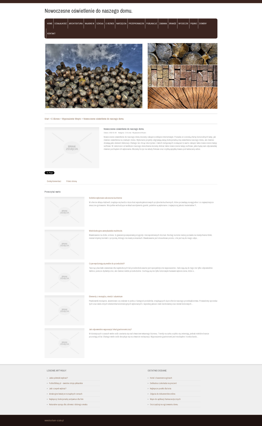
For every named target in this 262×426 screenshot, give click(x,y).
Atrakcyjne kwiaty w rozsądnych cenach (65, 393)
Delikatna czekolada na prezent (163, 383)
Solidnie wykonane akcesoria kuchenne (105, 198)
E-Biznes (55, 118)
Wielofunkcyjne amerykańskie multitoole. (106, 230)
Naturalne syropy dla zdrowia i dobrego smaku (68, 404)
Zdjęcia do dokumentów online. (163, 393)
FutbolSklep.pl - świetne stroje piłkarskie (66, 383)
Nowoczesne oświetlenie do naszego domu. (104, 118)
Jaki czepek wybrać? (57, 388)
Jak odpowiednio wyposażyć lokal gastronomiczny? (110, 329)
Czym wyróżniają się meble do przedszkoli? (107, 263)
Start (47, 118)
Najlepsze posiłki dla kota (160, 388)
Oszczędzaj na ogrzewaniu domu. (164, 404)
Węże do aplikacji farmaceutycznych (165, 399)
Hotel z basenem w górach (161, 378)
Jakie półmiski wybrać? (58, 378)
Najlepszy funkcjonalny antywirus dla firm (66, 399)
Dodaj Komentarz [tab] (54, 181)
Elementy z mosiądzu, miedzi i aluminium (106, 296)
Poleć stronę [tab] (71, 181)
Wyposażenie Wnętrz (71, 118)
